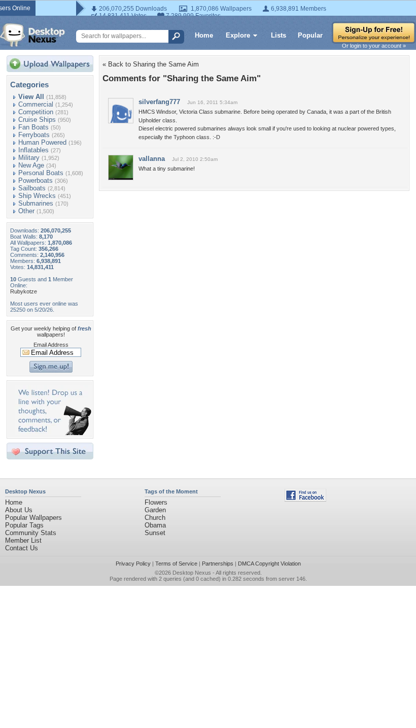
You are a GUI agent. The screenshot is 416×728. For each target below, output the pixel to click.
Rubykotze (23, 291)
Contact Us (21, 548)
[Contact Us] (53, 433)
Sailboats (32, 188)
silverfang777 (159, 102)
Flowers (156, 502)
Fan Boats (33, 127)
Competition (35, 112)
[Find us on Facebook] (305, 499)
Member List (23, 540)
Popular (310, 35)
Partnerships (217, 563)
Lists (278, 35)
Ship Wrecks (37, 196)
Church (155, 517)
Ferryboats (34, 135)
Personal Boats (40, 173)
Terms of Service (176, 563)
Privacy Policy (133, 563)
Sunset (155, 533)
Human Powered (42, 142)
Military (29, 157)
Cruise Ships (37, 119)
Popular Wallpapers (33, 517)
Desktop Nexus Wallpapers (32, 35)
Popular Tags (24, 525)
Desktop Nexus (191, 573)
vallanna (151, 158)
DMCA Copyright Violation (269, 563)
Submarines (35, 203)
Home (204, 35)
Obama (155, 525)
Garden (155, 510)
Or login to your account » (374, 46)
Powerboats (35, 180)
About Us (18, 510)
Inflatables (33, 150)
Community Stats (30, 533)
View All (31, 97)
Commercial (35, 104)
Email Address (50, 345)
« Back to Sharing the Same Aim (150, 64)
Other (26, 211)
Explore (238, 35)
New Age (31, 165)
